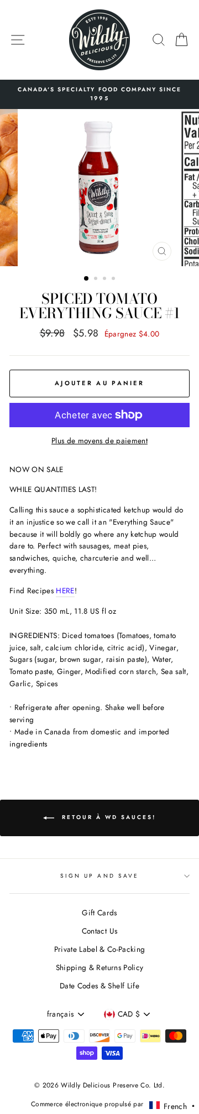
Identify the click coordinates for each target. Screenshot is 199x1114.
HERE (65, 590)
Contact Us (99, 930)
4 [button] (114, 279)
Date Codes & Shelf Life (99, 985)
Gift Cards (99, 912)
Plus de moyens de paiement (99, 440)
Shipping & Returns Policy (100, 967)
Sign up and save (99, 876)
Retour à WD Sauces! (107, 818)
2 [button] (97, 279)
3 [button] (105, 279)
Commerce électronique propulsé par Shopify (99, 1104)
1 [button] (87, 279)
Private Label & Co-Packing (99, 949)
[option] (99, 94)
